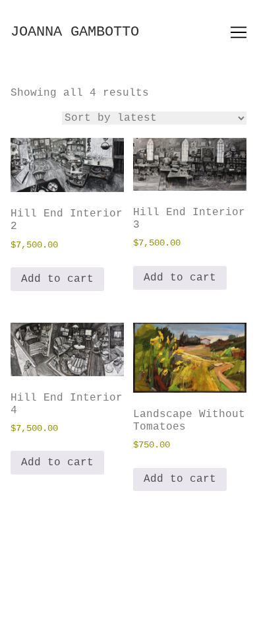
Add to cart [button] (57, 279)
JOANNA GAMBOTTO (75, 32)
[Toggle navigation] (238, 32)
